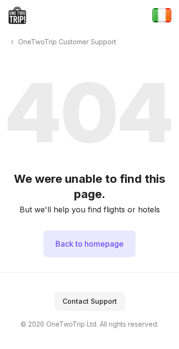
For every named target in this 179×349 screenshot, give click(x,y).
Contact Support (90, 301)
